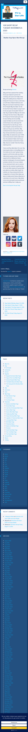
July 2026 (7, 543)
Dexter (6, 470)
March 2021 (7, 671)
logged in (9, 271)
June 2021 (7, 665)
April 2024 (7, 597)
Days (6, 466)
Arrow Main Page (10, 406)
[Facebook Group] (14, 238)
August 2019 (8, 709)
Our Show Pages (10, 400)
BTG (6, 460)
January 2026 (8, 555)
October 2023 (8, 609)
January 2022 (8, 651)
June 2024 (7, 593)
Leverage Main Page (11, 420)
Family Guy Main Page (11, 414)
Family (6, 474)
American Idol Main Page (12, 404)
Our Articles (9, 398)
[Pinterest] (14, 244)
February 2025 (8, 577)
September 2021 (9, 659)
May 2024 (7, 595)
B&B (6, 458)
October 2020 (8, 681)
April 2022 (7, 645)
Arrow (6, 454)
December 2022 (9, 629)
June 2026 (7, 545)
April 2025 (7, 573)
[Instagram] (8, 244)
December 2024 (9, 581)
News (6, 490)
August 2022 (8, 637)
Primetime (7, 402)
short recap (21, 251)
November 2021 (8, 655)
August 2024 (8, 589)
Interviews (7, 390)
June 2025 (7, 569)
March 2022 (8, 647)
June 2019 (7, 711)
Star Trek (7, 498)
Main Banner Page (10, 396)
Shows (6, 438)
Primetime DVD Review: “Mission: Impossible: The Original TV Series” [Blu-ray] (20, 262)
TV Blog (7, 440)
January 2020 (8, 699)
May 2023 (7, 619)
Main (6, 486)
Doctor (6, 472)
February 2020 (8, 697)
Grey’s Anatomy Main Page (13, 416)
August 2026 (8, 541)
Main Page (7, 394)
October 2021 (8, 657)
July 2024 (7, 591)
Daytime (14, 251)
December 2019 (8, 701)
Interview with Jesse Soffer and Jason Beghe (14, 517)
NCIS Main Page (10, 422)
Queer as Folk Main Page (12, 426)
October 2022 (8, 633)
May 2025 (7, 571)
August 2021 (8, 661)
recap (17, 251)
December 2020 (9, 677)
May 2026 (7, 547)
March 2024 (8, 599)
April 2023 (7, 621)
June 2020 (7, 689)
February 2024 (8, 601)
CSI (5, 462)
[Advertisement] (14, 54)
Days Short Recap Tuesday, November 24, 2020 (7, 261)
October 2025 (8, 561)
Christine (20, 33)
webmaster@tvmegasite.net (17, 287)
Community (7, 370)
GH (5, 478)
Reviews (8, 428)
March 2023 (8, 623)
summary (8, 253)
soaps (4, 253)
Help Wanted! (6, 281)
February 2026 (8, 553)
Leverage (7, 484)
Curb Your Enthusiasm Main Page (14, 408)
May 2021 (7, 667)
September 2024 (9, 587)
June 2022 (7, 641)
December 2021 (8, 653)
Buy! (6, 366)
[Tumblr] (19, 244)
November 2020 (9, 679)
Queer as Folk (8, 494)
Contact (7, 372)
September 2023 (9, 611)
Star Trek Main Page (11, 432)
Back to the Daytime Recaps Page (11, 185)
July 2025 (7, 567)
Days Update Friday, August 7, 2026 (13, 305)
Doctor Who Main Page (12, 412)
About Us (7, 364)
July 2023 (7, 615)
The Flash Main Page (11, 434)
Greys (6, 480)
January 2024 (8, 603)
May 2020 (7, 691)
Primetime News (10, 424)
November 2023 (9, 607)
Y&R (8, 251)
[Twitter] (19, 238)
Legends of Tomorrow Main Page (14, 418)
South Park (7, 496)
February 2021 (8, 673)
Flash (6, 476)
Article (6, 456)
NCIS (6, 488)
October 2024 (8, 585)
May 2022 (7, 643)
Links (6, 392)
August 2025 (8, 565)
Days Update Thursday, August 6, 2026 (14, 307)
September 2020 (9, 683)
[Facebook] (8, 238)
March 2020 (8, 695)
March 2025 (8, 575)
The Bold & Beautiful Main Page (14, 382)
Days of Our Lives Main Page (13, 378)
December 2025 (9, 557)
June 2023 (7, 617)
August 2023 (8, 613)
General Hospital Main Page (13, 380)
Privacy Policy (8, 436)
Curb (6, 464)
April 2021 (7, 669)
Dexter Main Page (10, 410)
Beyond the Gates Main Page (13, 376)
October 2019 (8, 705)
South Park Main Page (11, 430)
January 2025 (8, 579)
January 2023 (8, 627)
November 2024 (9, 583)
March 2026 (8, 551)
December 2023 (9, 605)
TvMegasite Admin (9, 516)
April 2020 (7, 693)
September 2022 (9, 635)
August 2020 (8, 685)
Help (6, 388)
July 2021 (7, 663)
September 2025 (9, 563)
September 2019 (9, 707)
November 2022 (9, 631)
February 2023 (8, 625)
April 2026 (7, 549)
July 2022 (7, 639)
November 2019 (9, 703)
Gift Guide (8, 368)
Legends (7, 482)
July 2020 (7, 687)
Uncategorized (8, 500)
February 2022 (8, 649)
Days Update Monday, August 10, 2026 (14, 303)
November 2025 (9, 559)
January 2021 (8, 675)
